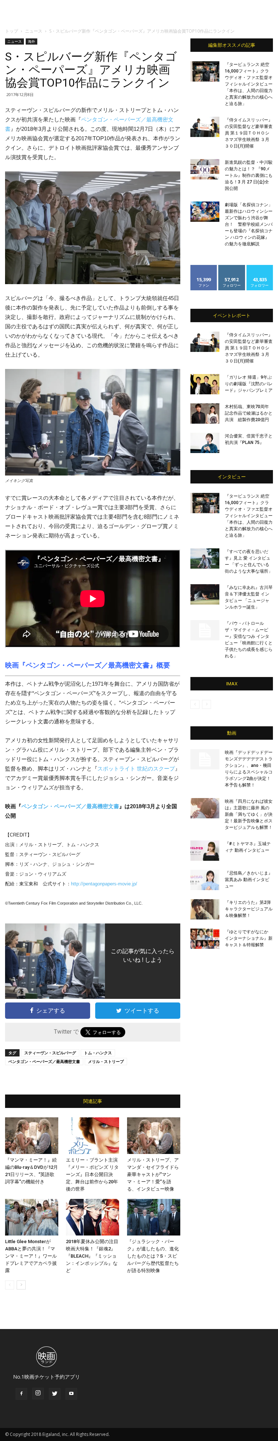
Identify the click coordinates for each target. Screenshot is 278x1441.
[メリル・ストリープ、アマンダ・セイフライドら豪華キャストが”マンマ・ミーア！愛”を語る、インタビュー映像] (153, 1135)
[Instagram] (38, 1393)
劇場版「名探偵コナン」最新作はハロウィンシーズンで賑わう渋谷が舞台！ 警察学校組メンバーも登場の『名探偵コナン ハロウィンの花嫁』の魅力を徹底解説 (249, 224)
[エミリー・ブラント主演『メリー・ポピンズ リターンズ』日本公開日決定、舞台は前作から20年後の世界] (92, 1135)
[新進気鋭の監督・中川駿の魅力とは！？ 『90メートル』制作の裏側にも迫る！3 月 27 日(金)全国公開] (204, 169)
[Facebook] (21, 1394)
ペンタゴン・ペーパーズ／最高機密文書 (87, 665)
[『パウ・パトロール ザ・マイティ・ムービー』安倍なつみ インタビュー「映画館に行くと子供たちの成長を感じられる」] (204, 630)
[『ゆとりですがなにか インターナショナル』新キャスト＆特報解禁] (204, 939)
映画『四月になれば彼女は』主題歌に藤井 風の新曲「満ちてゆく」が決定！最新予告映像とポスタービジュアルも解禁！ (249, 814)
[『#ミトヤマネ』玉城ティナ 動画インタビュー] (204, 850)
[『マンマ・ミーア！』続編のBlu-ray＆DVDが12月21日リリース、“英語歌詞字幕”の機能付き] (31, 1135)
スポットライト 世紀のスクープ (136, 768)
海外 (31, 41)
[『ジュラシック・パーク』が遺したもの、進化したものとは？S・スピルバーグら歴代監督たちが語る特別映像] (153, 1217)
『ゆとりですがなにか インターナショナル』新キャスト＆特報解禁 (249, 938)
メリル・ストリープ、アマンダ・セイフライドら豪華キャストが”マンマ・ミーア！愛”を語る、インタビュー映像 (153, 1174)
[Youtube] (71, 1394)
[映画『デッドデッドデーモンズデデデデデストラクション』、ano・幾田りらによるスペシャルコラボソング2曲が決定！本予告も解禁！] (204, 759)
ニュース (33, 31)
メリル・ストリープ (106, 1061)
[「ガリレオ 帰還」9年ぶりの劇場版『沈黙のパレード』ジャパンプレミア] (204, 384)
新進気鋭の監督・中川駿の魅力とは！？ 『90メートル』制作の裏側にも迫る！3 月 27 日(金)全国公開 (249, 175)
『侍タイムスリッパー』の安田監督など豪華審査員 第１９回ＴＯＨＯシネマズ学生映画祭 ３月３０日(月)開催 (249, 133)
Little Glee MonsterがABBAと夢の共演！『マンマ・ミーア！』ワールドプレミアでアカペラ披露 (31, 1256)
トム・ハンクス (98, 1052)
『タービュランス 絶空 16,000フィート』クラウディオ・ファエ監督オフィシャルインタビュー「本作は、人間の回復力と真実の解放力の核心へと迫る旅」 (249, 84)
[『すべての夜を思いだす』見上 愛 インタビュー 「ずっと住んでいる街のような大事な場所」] (204, 558)
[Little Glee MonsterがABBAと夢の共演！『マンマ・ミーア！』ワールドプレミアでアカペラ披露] (31, 1217)
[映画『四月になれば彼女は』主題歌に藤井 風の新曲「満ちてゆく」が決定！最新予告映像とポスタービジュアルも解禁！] (204, 808)
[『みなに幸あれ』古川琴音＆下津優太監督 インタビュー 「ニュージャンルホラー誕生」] (204, 594)
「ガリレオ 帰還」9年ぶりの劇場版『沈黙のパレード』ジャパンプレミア (249, 384)
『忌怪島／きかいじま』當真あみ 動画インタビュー (249, 880)
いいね (204, 267)
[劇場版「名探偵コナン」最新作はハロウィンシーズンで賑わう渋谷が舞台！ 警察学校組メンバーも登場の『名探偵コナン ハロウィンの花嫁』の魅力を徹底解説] (204, 212)
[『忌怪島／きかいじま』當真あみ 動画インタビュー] (204, 880)
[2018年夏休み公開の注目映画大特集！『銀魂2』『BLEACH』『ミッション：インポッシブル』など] (92, 1217)
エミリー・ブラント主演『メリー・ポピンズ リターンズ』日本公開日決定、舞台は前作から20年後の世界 (92, 1174)
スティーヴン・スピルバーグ (50, 1052)
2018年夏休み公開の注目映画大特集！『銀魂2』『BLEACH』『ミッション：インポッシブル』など (92, 1256)
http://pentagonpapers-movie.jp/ (104, 883)
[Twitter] (54, 1394)
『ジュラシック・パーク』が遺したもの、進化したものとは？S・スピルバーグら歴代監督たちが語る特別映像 (153, 1256)
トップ (11, 31)
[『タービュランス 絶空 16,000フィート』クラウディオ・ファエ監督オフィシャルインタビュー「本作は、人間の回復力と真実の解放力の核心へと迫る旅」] (204, 71)
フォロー (232, 267)
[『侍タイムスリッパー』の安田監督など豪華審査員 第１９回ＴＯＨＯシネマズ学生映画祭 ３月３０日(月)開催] (204, 127)
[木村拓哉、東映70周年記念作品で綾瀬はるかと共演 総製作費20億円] (204, 413)
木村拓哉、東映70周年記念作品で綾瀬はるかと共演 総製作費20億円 (249, 413)
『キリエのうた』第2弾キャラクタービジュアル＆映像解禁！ (249, 909)
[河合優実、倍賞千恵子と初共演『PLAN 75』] (204, 443)
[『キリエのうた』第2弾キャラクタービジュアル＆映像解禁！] (204, 909)
